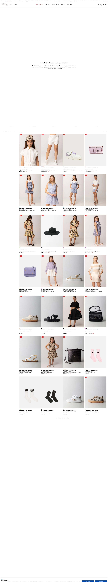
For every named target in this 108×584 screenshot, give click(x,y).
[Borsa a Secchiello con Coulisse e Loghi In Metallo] (73, 352)
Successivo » (66, 417)
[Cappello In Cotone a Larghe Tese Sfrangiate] (52, 231)
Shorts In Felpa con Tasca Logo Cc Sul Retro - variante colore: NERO (42, 166)
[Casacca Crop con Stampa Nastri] (73, 231)
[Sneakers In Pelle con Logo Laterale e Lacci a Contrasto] (73, 150)
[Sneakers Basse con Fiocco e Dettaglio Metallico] (30, 311)
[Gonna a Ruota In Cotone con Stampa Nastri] (30, 231)
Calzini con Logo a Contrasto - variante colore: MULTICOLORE (20, 409)
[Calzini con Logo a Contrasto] (95, 352)
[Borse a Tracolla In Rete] (95, 311)
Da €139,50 (21, 211)
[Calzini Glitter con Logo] (52, 392)
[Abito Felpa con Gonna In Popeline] (52, 271)
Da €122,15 (21, 333)
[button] (2, 579)
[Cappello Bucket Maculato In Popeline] (30, 150)
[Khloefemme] (5, 4)
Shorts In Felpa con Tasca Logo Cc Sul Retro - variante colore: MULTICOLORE (41, 166)
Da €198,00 (65, 211)
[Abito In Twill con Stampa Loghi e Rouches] (95, 231)
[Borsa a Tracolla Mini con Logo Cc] (30, 271)
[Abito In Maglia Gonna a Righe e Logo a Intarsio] (95, 271)
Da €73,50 (65, 252)
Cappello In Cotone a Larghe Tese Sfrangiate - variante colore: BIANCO (42, 247)
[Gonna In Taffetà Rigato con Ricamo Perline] (30, 190)
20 (62, 417)
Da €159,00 (65, 333)
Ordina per (20, 132)
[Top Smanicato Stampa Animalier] (52, 352)
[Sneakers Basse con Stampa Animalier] (95, 392)
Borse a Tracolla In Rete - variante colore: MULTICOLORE (85, 328)
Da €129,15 (65, 171)
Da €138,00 (87, 292)
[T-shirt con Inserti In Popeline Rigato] (95, 190)
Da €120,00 (21, 252)
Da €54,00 (87, 211)
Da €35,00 (87, 373)
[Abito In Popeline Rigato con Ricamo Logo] (52, 190)
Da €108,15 (65, 292)
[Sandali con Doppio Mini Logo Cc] (30, 352)
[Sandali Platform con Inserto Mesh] (73, 271)
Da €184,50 (65, 414)
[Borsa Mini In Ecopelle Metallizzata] (95, 150)
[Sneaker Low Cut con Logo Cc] (73, 392)
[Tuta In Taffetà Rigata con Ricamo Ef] (73, 190)
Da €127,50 (43, 211)
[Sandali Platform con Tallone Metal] (52, 311)
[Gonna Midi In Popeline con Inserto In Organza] (73, 311)
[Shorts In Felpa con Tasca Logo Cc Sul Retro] (52, 150)
